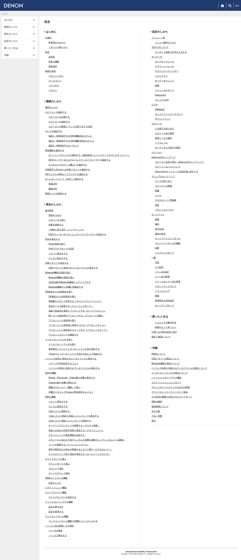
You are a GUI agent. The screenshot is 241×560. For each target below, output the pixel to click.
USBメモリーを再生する (57, 263)
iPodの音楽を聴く (57, 244)
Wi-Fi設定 (159, 229)
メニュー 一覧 (158, 38)
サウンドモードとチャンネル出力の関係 (170, 387)
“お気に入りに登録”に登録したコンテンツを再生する (74, 416)
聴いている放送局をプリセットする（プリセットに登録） (76, 315)
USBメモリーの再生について (165, 358)
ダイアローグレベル (164, 61)
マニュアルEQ (162, 100)
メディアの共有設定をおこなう (63, 363)
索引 (153, 421)
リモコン (53, 90)
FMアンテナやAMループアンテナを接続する (66, 174)
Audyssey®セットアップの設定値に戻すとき (176, 171)
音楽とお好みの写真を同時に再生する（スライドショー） (76, 430)
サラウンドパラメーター (166, 71)
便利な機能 (50, 397)
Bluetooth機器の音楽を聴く (58, 272)
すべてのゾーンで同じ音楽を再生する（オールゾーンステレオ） (79, 454)
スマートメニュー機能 (55, 487)
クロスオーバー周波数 (165, 200)
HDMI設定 (160, 109)
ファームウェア (162, 291)
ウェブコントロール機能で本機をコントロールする (73, 521)
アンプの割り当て (163, 181)
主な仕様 (155, 411)
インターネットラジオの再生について (169, 373)
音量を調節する (56, 225)
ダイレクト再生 (56, 468)
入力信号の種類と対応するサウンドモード (171, 397)
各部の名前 (50, 71)
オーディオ (156, 57)
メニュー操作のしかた (165, 42)
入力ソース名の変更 (164, 133)
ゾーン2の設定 (162, 272)
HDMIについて (158, 354)
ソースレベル (161, 143)
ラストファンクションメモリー (166, 382)
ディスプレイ (55, 81)
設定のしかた (55, 483)
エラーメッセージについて (168, 167)
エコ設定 (159, 267)
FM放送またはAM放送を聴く (59, 291)
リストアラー (161, 76)
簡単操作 (53, 66)
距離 (157, 190)
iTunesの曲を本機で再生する (62, 382)
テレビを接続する (53, 131)
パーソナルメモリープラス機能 (166, 377)
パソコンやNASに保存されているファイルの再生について (179, 368)
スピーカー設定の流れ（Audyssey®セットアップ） (179, 162)
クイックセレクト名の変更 (168, 281)
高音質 (52, 57)
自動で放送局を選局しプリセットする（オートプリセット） (77, 311)
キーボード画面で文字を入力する (171, 52)
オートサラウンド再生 (59, 473)
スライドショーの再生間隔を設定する (67, 435)
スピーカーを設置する (59, 117)
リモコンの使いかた (58, 47)
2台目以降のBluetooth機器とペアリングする (70, 282)
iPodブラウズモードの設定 (61, 248)
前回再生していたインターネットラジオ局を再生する (74, 349)
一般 (153, 257)
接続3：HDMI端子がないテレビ (64, 145)
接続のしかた (51, 107)
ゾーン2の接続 (55, 530)
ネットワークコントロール (168, 238)
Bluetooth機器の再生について (165, 363)
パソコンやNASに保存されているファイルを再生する (70, 358)
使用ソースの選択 (163, 138)
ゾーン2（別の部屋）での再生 (59, 526)
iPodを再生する (52, 239)
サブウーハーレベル (164, 66)
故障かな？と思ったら (165, 327)
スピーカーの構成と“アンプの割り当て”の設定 (70, 126)
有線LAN (53, 184)
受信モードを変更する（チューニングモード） (71, 306)
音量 (157, 85)
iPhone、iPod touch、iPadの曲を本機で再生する (72, 377)
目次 (237, 6)
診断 (157, 248)
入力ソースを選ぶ (57, 220)
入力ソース (156, 123)
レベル (158, 195)
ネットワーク (157, 214)
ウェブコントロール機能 (57, 516)
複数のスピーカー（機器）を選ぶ (64, 387)
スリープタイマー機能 (55, 492)
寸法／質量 (156, 416)
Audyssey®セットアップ (163, 157)
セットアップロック (164, 305)
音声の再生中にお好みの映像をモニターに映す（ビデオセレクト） (80, 449)
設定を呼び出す (56, 507)
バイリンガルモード (164, 90)
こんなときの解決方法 (165, 322)
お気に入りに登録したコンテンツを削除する (70, 421)
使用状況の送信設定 (164, 300)
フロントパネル (56, 76)
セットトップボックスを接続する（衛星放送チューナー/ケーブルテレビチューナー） (89, 155)
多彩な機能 (54, 61)
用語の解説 (156, 401)
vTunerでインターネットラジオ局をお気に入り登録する (75, 354)
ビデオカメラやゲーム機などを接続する (68, 165)
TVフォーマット (163, 119)
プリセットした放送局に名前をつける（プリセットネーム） (77, 325)
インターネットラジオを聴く (59, 339)
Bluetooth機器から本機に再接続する (66, 287)
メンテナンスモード (164, 253)
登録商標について (160, 406)
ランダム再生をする (58, 258)
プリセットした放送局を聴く (62, 320)
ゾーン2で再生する (58, 535)
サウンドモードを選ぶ (55, 459)
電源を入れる (55, 215)
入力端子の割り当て (164, 128)
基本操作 (49, 210)
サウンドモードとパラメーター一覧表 (169, 392)
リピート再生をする (58, 253)
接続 (157, 224)
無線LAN (53, 188)
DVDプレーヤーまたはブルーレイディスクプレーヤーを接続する (79, 160)
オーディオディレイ (164, 81)
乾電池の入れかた (57, 42)
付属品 (48, 38)
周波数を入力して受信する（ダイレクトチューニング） (75, 301)
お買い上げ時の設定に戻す (164, 332)
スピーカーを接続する (55, 112)
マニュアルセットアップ (163, 176)
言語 (157, 262)
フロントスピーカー (164, 210)
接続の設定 (160, 234)
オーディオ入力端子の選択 (168, 147)
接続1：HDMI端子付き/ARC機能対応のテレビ (70, 136)
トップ (5, 13)
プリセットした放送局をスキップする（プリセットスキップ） (78, 330)
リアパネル (54, 85)
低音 (157, 205)
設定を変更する (56, 511)
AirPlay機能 (50, 373)
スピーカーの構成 (163, 186)
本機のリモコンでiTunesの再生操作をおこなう (71, 392)
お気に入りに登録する (59, 411)
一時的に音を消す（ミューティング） (67, 229)
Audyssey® (160, 95)
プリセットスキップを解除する (63, 335)
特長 (47, 52)
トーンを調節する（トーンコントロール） (69, 444)
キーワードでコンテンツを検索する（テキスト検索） (74, 425)
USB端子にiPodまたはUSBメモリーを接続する (67, 169)
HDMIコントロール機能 (56, 478)
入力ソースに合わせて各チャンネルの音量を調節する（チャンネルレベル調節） (87, 440)
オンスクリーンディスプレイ (169, 114)
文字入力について (160, 47)
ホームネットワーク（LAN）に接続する (64, 179)
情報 (157, 219)
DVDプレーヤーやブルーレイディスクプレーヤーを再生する (77, 234)
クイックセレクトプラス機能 (59, 502)
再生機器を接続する (54, 150)
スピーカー (156, 152)
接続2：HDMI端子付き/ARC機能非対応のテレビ (71, 141)
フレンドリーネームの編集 (168, 243)
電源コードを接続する (55, 193)
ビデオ (154, 104)
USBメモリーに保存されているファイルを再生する (73, 268)
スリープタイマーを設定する (62, 497)
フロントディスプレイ (165, 286)
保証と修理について (161, 337)
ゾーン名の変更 (162, 276)
